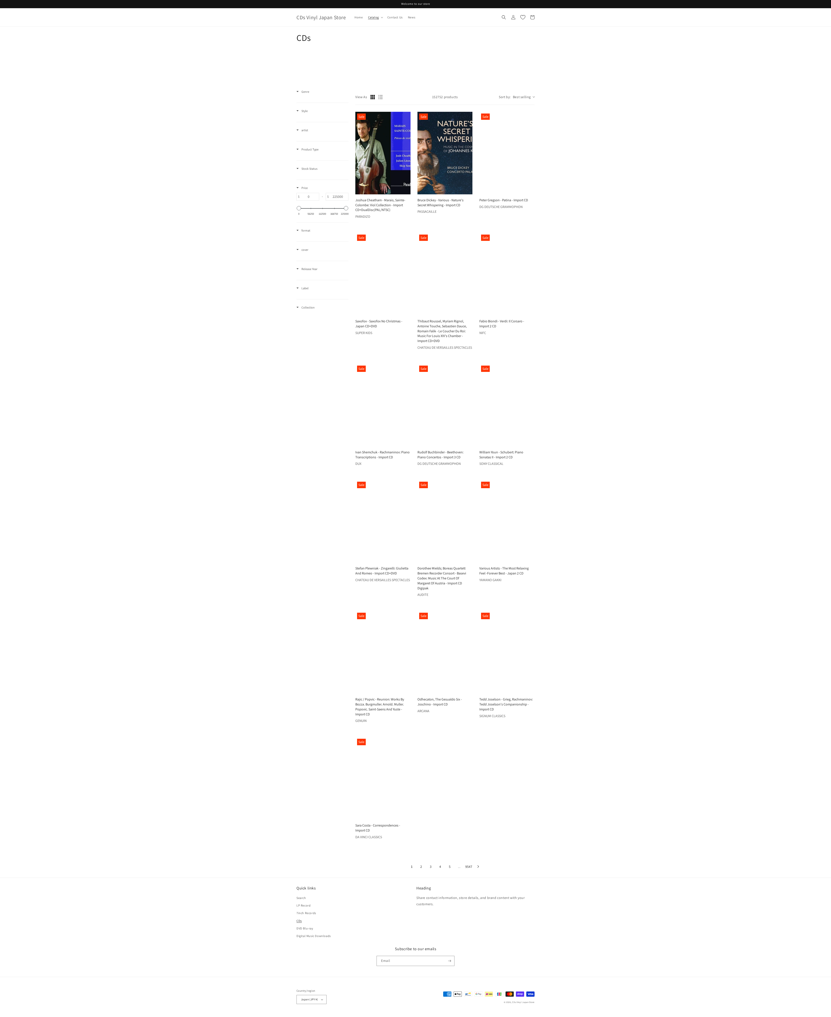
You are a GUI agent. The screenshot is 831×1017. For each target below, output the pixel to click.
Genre (305, 92)
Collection (308, 307)
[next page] (478, 866)
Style (304, 111)
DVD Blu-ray (304, 928)
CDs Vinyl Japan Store (523, 1002)
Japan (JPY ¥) (309, 999)
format (305, 230)
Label (305, 288)
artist (304, 130)
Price (304, 188)
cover (304, 250)
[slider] (299, 208)
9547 (468, 866)
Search (301, 898)
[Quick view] (406, 190)
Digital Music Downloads (313, 936)
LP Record (303, 905)
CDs (299, 921)
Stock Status (309, 169)
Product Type (310, 149)
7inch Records (306, 913)
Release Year (309, 269)
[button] (375, 17)
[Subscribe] (449, 961)
